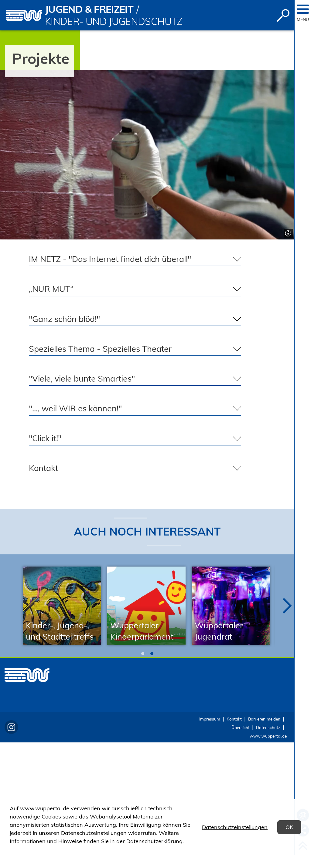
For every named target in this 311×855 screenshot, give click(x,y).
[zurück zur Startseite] (24, 15)
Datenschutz (268, 727)
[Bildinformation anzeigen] (287, 232)
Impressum (209, 718)
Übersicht (240, 727)
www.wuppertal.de (268, 735)
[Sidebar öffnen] (303, 9)
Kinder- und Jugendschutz (114, 21)
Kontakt (234, 718)
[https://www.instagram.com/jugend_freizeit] (11, 727)
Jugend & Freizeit (89, 9)
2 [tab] (151, 653)
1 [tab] (142, 653)
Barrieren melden (264, 718)
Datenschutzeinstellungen (235, 827)
